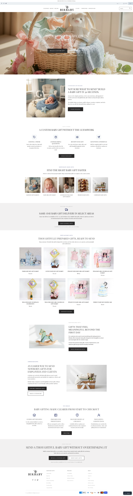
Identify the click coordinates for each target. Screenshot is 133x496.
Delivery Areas (90, 482)
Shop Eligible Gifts (66, 223)
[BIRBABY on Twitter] (6, 3)
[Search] (130, 8)
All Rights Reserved (35, 492)
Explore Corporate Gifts (37, 388)
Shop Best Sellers (66, 311)
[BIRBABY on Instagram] (3, 3)
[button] (78, 8)
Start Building (75, 109)
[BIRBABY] (67, 8)
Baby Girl (48, 478)
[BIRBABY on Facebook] (1, 3)
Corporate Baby (49, 487)
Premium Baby (49, 485)
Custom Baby (48, 473)
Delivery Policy (70, 475)
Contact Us (90, 473)
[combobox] (125, 8)
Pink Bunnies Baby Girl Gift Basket (78, 271)
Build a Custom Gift (57, 50)
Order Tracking (91, 480)
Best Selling (48, 482)
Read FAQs (66, 433)
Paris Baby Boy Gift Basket (30, 271)
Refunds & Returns (70, 478)
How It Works (90, 487)
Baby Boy (48, 475)
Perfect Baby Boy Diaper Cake (102, 302)
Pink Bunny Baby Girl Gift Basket (78, 302)
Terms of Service (70, 480)
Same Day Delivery (91, 485)
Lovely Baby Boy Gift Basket (54, 271)
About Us (89, 475)
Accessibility (69, 473)
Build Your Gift (66, 156)
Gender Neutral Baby (50, 480)
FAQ (89, 478)
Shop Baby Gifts (77, 50)
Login (126, 3)
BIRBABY (30, 492)
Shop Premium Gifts (78, 349)
